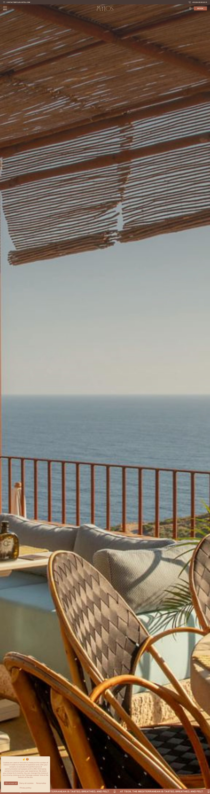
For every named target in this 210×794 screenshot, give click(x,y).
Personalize (41, 783)
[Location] (190, 8)
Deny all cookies (26, 783)
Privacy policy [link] (25, 788)
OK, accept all (11, 783)
